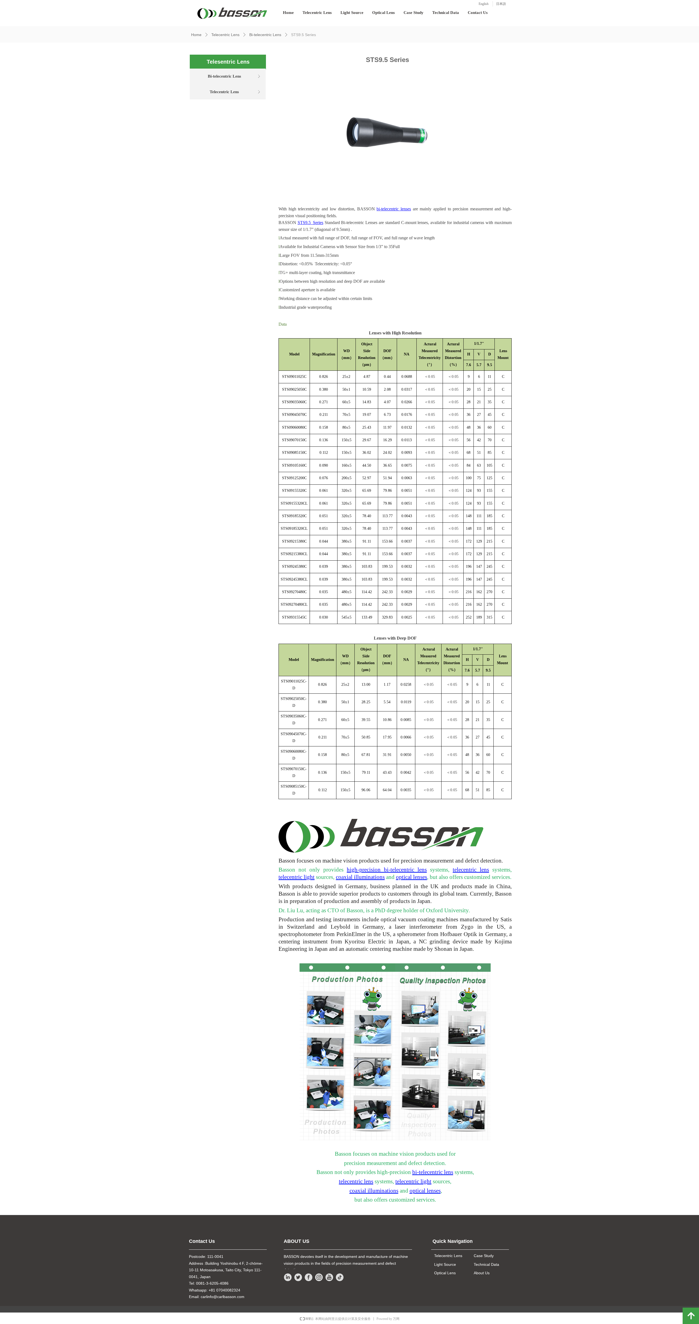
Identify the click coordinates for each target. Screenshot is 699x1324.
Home (196, 35)
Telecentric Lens (225, 35)
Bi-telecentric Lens (265, 35)
